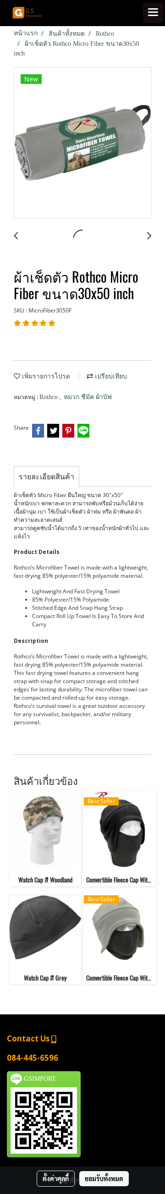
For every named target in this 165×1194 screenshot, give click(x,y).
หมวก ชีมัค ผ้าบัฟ (88, 397)
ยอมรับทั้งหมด (104, 1178)
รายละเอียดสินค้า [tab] (46, 476)
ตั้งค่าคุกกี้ (56, 1178)
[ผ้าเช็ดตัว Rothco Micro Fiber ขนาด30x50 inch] (82, 143)
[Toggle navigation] (153, 13)
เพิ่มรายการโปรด (45, 376)
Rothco (49, 397)
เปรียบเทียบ (110, 376)
